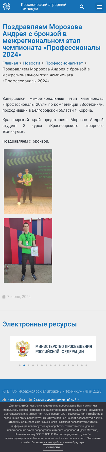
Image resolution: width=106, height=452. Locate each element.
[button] (82, 6)
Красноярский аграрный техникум (43, 6)
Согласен (53, 447)
